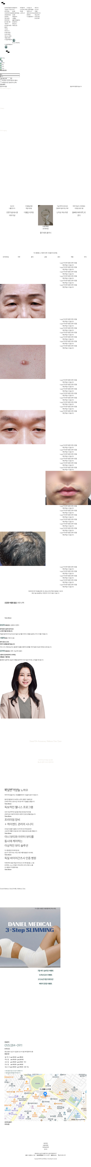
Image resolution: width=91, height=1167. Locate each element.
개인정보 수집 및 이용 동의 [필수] (10, 80)
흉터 (32, 257)
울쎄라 (6, 27)
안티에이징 (6, 257)
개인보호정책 (45, 1147)
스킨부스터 (22, 13)
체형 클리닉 (14, 16)
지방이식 (6, 23)
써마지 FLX (7, 31)
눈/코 (13, 9)
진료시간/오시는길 (31, 13)
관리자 (45, 1149)
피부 (19, 257)
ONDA (6, 29)
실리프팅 (6, 16)
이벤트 (36, 11)
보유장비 (28, 15)
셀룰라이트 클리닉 (16, 20)
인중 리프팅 (7, 18)
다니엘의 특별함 (30, 9)
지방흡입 (14, 18)
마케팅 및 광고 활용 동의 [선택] (9, 82)
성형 (45, 257)
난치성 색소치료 (23, 9)
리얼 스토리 (37, 15)
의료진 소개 (29, 11)
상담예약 (2, 84)
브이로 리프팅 (7, 32)
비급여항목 (45, 1145)
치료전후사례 (37, 13)
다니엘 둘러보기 (30, 16)
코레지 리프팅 (7, 34)
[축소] (84, 1097)
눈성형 (13, 11)
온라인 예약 (37, 18)
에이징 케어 (7, 20)
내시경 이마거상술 (8, 13)
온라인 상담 (37, 16)
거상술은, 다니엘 (8, 9)
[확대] (84, 1093)
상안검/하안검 (8, 15)
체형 (72, 257)
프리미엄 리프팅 (8, 25)
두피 (85, 257)
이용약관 (45, 1143)
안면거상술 (7, 11)
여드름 (21, 11)
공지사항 (36, 9)
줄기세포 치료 (7, 22)
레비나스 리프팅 (8, 36)
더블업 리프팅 (7, 38)
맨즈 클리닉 (14, 22)
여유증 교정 (14, 25)
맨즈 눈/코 (14, 23)
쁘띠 (59, 257)
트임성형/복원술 (15, 13)
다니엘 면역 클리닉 (8, 39)
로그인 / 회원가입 (16, 43)
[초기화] (84, 1102)
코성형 (13, 15)
